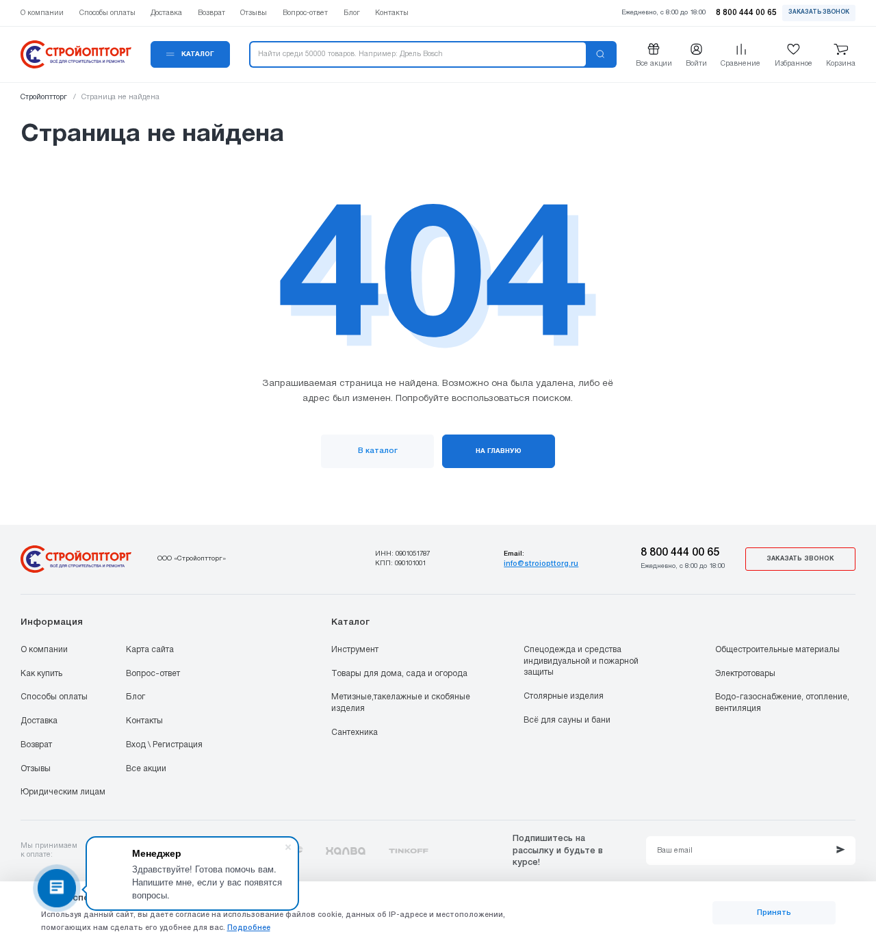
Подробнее (248, 927)
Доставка (39, 721)
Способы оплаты (54, 697)
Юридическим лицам (63, 792)
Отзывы (36, 769)
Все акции (146, 769)
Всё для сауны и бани (567, 720)
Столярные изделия (564, 696)
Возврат (36, 745)
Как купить (41, 673)
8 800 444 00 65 (680, 553)
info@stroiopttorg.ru (541, 563)
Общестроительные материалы (777, 649)
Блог (135, 697)
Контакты (144, 721)
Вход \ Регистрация (164, 745)
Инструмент (354, 649)
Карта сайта (150, 649)
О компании (44, 649)
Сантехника (354, 732)
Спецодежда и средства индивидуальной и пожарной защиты (581, 661)
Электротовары (745, 673)
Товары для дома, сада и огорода (399, 673)
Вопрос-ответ (153, 673)
